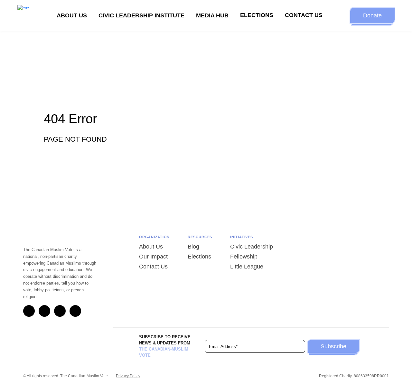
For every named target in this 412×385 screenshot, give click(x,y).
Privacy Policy (128, 376)
